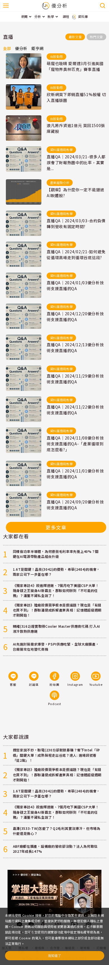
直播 (8, 36)
